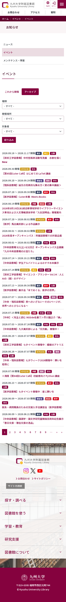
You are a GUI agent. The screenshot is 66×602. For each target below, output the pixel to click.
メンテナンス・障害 (14, 60)
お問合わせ (13, 12)
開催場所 (7, 113)
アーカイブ (30, 91)
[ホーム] (18, 5)
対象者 (5, 126)
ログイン (54, 6)
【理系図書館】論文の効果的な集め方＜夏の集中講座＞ (31, 185)
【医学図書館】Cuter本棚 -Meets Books (24, 196)
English (48, 6)
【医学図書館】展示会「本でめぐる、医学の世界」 (29, 290)
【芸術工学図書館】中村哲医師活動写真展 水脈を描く (31, 158)
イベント (16, 18)
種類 (4, 101)
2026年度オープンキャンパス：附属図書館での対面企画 (32, 235)
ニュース (8, 44)
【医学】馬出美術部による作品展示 (21, 224)
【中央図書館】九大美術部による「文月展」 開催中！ (30, 329)
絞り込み (9, 139)
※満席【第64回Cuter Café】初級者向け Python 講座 (31, 376)
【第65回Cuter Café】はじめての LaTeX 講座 (26, 173)
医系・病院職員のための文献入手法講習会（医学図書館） (33, 407)
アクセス (35, 12)
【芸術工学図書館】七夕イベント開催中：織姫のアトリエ (33, 344)
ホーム (5, 18)
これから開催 (12, 91)
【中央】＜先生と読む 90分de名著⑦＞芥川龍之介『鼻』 (32, 317)
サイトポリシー (42, 478)
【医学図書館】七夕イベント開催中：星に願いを (28, 391)
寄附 (53, 12)
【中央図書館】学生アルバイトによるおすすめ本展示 (30, 262)
